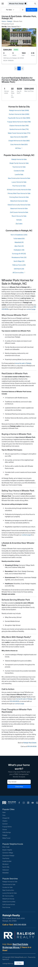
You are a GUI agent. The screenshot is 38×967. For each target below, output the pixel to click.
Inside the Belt (6, 861)
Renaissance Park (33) (19, 257)
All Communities (18, 272)
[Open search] (32, 4)
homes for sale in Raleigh (23, 363)
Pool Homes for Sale (19, 186)
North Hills (5, 867)
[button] (2, 3)
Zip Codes (19, 223)
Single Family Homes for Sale (19, 163)
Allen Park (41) (19, 246)
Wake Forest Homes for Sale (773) (19, 133)
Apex (4, 812)
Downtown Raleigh (8, 855)
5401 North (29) (19, 269)
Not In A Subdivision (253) (19, 235)
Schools (19, 220)
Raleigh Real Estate (29, 742)
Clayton (4, 821)
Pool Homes (6, 907)
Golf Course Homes (8, 904)
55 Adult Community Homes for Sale (19, 189)
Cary (3, 815)
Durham (5, 824)
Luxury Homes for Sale (19, 182)
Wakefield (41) (19, 242)
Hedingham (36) (19, 250)
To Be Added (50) (19, 238)
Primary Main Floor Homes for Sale (19, 193)
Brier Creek (6, 847)
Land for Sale (19, 174)
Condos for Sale (19, 171)
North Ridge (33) (19, 261)
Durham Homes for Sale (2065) (19, 114)
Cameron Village (7, 853)
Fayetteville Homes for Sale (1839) (19, 118)
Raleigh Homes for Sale (19, 159)
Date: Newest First (13, 26)
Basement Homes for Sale (19, 208)
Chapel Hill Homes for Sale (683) (19, 140)
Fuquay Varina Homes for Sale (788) (19, 122)
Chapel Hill (5, 818)
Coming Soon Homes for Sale (19, 197)
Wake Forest (6, 838)
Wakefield (5, 873)
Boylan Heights (7, 850)
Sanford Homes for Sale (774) (19, 129)
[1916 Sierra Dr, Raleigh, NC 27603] (19, 37)
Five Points (5, 858)
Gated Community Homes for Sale (19, 205)
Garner (4, 829)
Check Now (19, 786)
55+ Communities (8, 896)
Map (20, 963)
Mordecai (5, 864)
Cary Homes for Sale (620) (19, 144)
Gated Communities (8, 901)
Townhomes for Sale (19, 167)
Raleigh (4, 835)
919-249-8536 (31, 746)
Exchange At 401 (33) (19, 253)
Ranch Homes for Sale (19, 216)
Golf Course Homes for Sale (19, 212)
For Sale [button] (9, 10)
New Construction (8, 890)
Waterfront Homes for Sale (19, 201)
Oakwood (5, 870)
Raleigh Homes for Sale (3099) (19, 110)
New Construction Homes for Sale (19, 178)
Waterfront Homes (8, 899)
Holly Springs (6, 832)
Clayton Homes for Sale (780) (19, 125)
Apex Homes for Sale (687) (19, 137)
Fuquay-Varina (7, 826)
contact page (30, 309)
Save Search (31, 10)
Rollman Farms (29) (19, 265)
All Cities (18, 148)
